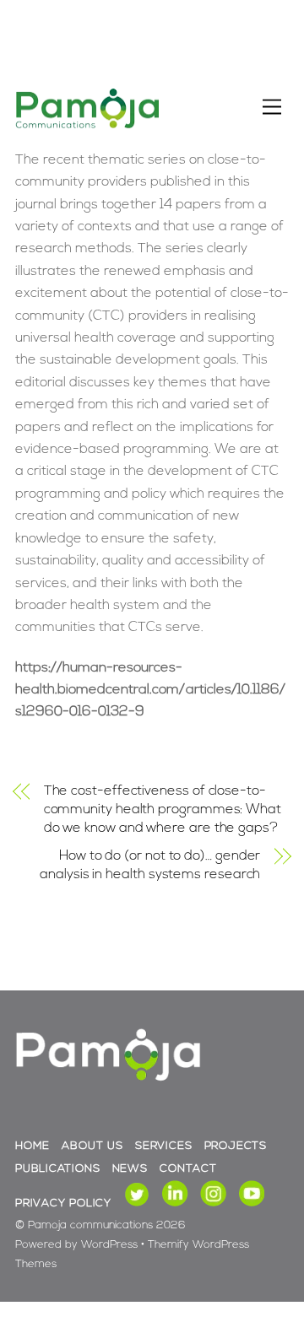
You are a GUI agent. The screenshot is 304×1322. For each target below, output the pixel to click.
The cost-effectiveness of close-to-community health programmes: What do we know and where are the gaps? (162, 810)
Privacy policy (63, 1203)
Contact (188, 1168)
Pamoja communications (90, 1225)
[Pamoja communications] (87, 126)
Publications (57, 1168)
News (130, 1168)
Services (163, 1146)
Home (32, 1146)
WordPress (109, 1244)
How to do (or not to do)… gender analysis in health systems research (150, 866)
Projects (235, 1146)
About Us (92, 1146)
